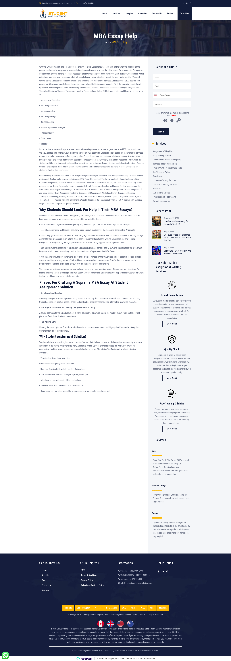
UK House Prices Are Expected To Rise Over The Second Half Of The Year (177, 238)
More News (172, 323)
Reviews (171, 13)
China (152, 608)
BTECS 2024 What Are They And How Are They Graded (177, 252)
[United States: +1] (156, 95)
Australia (68, 608)
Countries (142, 13)
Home (104, 13)
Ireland (133, 608)
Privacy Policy (87, 580)
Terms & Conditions (89, 575)
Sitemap (45, 590)
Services (116, 13)
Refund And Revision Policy (92, 585)
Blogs (44, 580)
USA (124, 608)
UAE (143, 608)
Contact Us (157, 13)
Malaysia (163, 608)
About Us (45, 575)
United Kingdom (84, 608)
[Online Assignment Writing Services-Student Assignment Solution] (53, 13)
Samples (129, 13)
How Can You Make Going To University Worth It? (176, 222)
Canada (98, 608)
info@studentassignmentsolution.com (57, 3)
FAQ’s (83, 570)
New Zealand (111, 608)
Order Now (184, 13)
